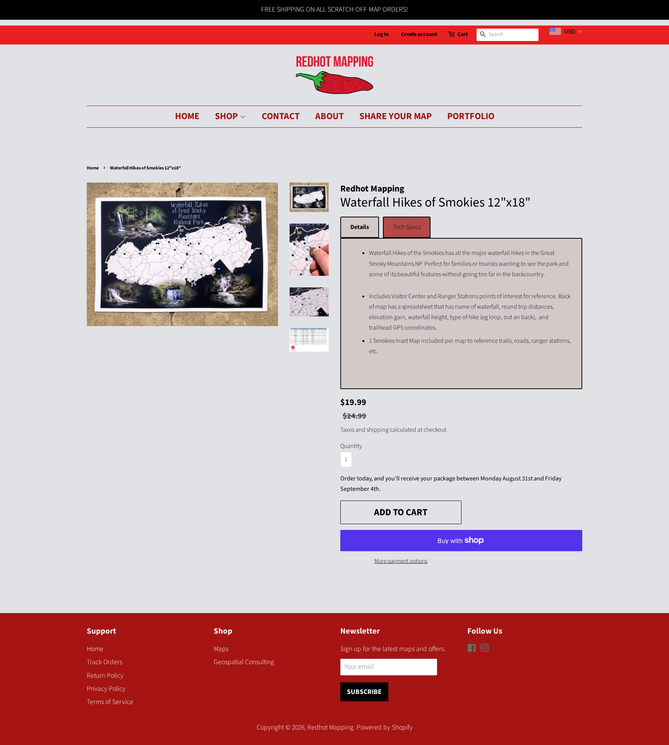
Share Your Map (395, 116)
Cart (463, 34)
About (329, 116)
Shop (227, 116)
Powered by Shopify (385, 727)
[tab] (359, 227)
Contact (281, 116)
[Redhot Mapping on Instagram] (484, 649)
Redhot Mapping (330, 727)
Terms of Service (110, 702)
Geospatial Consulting (244, 662)
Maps (221, 649)
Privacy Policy (106, 689)
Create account (419, 34)
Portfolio (470, 116)
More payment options (400, 561)
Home (187, 116)
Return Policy (105, 675)
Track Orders (104, 662)
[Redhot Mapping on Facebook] (471, 649)
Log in (381, 34)
